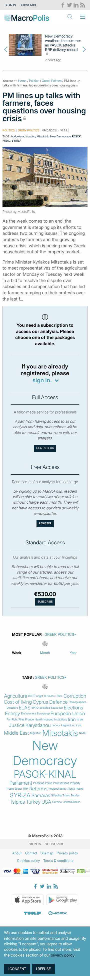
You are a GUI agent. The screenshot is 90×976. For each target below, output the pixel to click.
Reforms (38, 789)
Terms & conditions (58, 860)
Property (75, 783)
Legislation (67, 725)
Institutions (60, 719)
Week (16, 653)
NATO (82, 733)
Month (45, 653)
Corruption (75, 696)
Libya (78, 725)
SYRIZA (16, 140)
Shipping (56, 795)
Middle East (16, 733)
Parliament (21, 783)
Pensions (38, 783)
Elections (73, 708)
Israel (80, 719)
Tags (27, 677)
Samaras (41, 795)
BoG (31, 696)
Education (57, 707)
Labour (56, 725)
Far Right (12, 719)
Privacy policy (67, 853)
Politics (34, 81)
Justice (16, 725)
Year (73, 653)
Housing (30, 136)
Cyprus (40, 702)
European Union (67, 713)
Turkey (33, 802)
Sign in (10, 5)
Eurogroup (43, 713)
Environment (28, 713)
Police (48, 783)
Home (22, 81)
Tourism (75, 795)
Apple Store (28, 900)
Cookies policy (28, 860)
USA (46, 802)
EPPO (35, 707)
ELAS (24, 708)
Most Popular (27, 634)
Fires (21, 719)
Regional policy (57, 788)
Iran (72, 719)
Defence (58, 702)
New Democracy (60, 136)
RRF (25, 788)
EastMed (45, 707)
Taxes (66, 795)
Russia (80, 788)
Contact (31, 853)
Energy (12, 713)
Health (38, 719)
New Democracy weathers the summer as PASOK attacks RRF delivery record (63, 43)
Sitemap (46, 853)
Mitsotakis (43, 136)
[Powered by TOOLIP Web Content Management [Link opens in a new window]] (32, 913)
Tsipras (17, 802)
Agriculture (17, 136)
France (29, 719)
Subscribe (28, 5)
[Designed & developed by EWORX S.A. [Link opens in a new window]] (57, 913)
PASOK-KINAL (45, 774)
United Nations (71, 802)
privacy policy (62, 955)
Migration (35, 733)
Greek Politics (52, 81)
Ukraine (57, 802)
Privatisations (61, 783)
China (59, 696)
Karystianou (38, 725)
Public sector (14, 788)
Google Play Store (62, 900)
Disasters (12, 707)
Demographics (77, 702)
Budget (38, 696)
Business (49, 696)
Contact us (45, 448)
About (17, 853)
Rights (71, 788)
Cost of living (18, 702)
